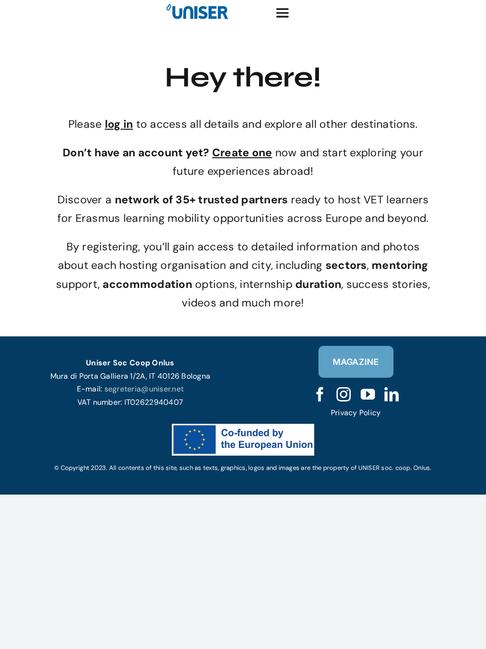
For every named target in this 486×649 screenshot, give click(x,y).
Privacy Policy (356, 413)
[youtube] (368, 394)
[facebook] (320, 394)
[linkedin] (391, 394)
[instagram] (343, 394)
